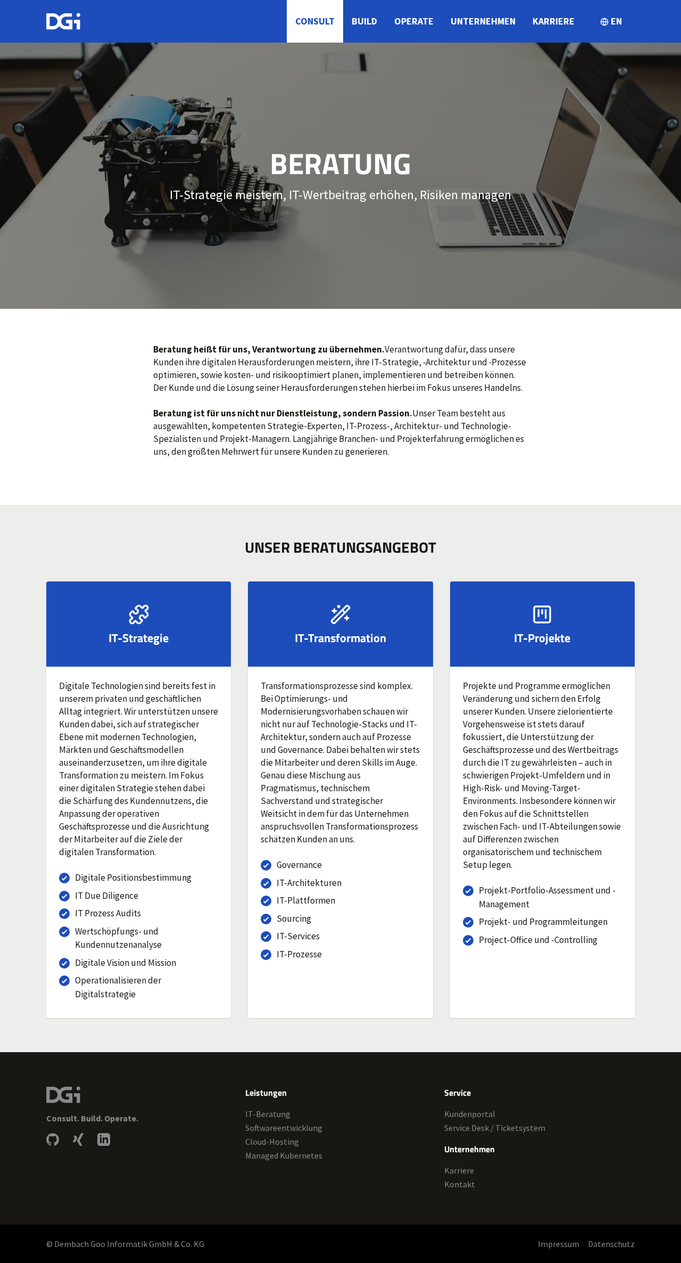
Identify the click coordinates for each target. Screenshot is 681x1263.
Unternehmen (483, 21)
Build (364, 21)
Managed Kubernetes (283, 1155)
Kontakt (459, 1184)
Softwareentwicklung (283, 1127)
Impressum (558, 1244)
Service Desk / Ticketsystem (494, 1127)
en (616, 21)
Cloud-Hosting (272, 1141)
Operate (414, 21)
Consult (315, 21)
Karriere (554, 21)
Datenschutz (611, 1244)
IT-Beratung (267, 1114)
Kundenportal (469, 1114)
